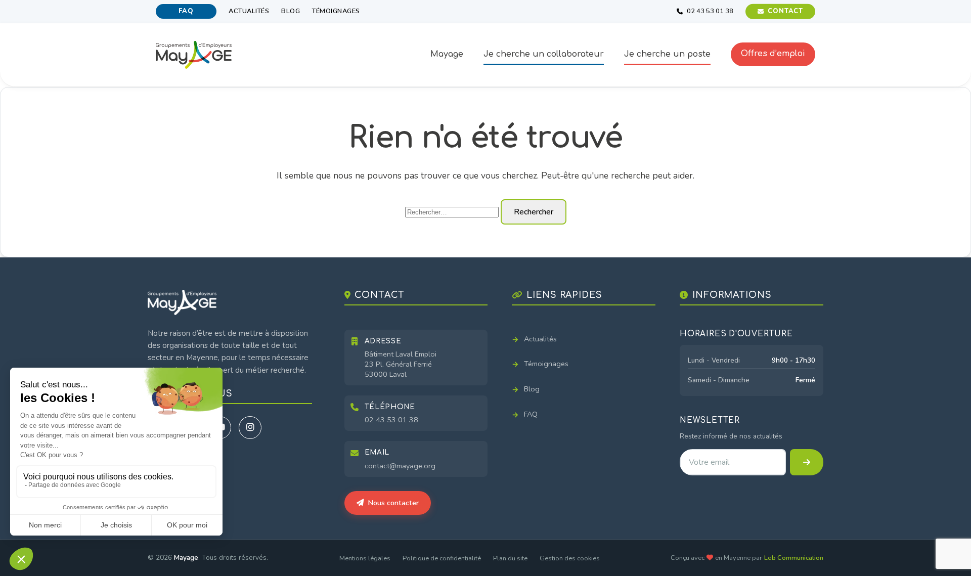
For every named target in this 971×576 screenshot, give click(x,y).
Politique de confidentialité (442, 558)
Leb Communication (793, 557)
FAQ (186, 11)
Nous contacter (393, 503)
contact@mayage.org (400, 466)
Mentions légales (364, 558)
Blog (290, 11)
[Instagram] (250, 427)
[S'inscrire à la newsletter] (806, 462)
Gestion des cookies (570, 558)
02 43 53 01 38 (391, 420)
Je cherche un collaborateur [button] (543, 54)
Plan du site (510, 558)
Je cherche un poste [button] (667, 54)
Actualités (249, 11)
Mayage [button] (446, 54)
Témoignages (336, 11)
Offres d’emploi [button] (773, 53)
